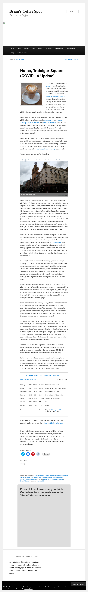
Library (12, 53)
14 (46, 159)
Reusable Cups (70, 48)
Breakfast (38, 475)
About (19, 48)
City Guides (59, 48)
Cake (56, 475)
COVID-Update (54, 479)
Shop (40, 48)
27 (26, 161)
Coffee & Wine (29, 477)
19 (55, 159)
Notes (61, 479)
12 (42, 159)
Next (76, 59)
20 (57, 159)
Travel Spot (48, 48)
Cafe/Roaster (45, 475)
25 (22, 161)
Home (12, 48)
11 (40, 159)
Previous (68, 59)
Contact (26, 48)
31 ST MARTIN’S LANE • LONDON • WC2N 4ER (43, 376)
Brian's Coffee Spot (25, 11)
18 (53, 159)
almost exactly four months (55, 96)
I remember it (56, 242)
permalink (41, 481)
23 (62, 159)
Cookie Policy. (28, 589)
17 (51, 159)
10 (38, 159)
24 (64, 159)
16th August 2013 (55, 410)
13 (44, 159)
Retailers (33, 479)
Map (33, 48)
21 (59, 159)
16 (49, 159)
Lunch (28, 479)
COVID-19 (46, 479)
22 (60, 159)
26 (24, 161)
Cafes (52, 475)
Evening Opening (52, 477)
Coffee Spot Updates (40, 477)
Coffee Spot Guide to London (52, 423)
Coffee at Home (22, 53)
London (48, 86)
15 (48, 159)
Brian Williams (24, 481)
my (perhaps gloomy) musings (44, 149)
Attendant (47, 120)
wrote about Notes (49, 122)
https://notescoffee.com (28, 379)
